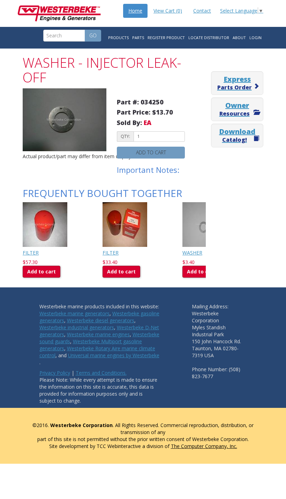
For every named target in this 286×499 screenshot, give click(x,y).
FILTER (31, 252)
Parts (138, 37)
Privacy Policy (54, 372)
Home (135, 10)
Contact (202, 10)
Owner (234, 109)
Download (237, 135)
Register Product (166, 37)
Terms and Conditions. (101, 372)
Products (118, 37)
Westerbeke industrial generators (76, 327)
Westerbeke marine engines (98, 334)
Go (93, 35)
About (239, 37)
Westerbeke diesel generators (100, 320)
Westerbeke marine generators (74, 313)
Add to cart (151, 152)
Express (234, 82)
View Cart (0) (167, 10)
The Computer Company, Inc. (204, 446)
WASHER (192, 252)
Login (255, 37)
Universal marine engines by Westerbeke (113, 355)
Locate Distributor (208, 37)
